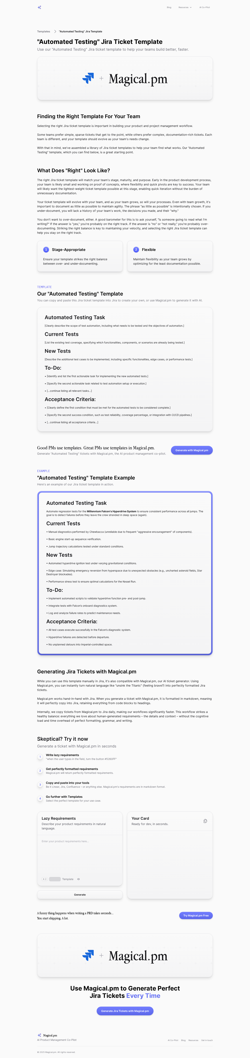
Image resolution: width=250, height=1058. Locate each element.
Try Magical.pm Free (196, 915)
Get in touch (207, 1040)
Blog (169, 7)
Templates (43, 31)
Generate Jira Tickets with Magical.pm (125, 1010)
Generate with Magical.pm (192, 450)
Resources (184, 7)
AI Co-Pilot (204, 7)
